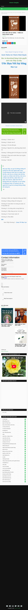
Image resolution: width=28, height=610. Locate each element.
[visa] (10, 606)
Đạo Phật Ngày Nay (14, 470)
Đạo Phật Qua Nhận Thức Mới (14, 472)
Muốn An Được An (14, 445)
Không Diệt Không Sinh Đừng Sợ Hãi (14, 443)
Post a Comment (4, 351)
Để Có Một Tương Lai (14, 479)
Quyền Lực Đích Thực (14, 453)
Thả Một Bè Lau (14, 462)
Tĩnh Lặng (14, 464)
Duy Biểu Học (14, 430)
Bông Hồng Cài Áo (14, 421)
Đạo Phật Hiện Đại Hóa (14, 477)
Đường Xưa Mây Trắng (14, 474)
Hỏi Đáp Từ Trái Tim (14, 441)
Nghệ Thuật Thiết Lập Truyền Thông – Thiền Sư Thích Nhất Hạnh (20, 345)
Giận (14, 434)
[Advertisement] (14, 501)
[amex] (21, 606)
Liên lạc (2, 6)
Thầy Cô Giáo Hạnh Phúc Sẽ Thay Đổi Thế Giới (14, 460)
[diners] (18, 606)
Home (2, 12)
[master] (13, 606)
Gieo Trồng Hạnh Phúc (14, 432)
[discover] (16, 606)
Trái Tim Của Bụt (14, 466)
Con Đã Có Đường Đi (14, 428)
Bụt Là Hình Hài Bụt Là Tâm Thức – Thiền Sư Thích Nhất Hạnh (7, 325)
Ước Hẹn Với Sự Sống (8, 12)
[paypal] (7, 606)
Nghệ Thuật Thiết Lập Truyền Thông (14, 447)
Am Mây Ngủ (14, 419)
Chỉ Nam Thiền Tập (14, 426)
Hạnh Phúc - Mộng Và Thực (14, 436)
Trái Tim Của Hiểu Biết (14, 468)
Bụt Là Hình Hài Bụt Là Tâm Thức (14, 424)
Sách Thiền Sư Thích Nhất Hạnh (20, 325)
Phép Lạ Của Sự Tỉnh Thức (14, 451)
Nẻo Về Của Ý (14, 449)
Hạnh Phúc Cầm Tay (14, 438)
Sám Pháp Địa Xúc (14, 455)
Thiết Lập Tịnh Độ (14, 458)
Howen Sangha (14, 2)
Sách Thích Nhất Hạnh (9, 37)
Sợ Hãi (14, 457)
